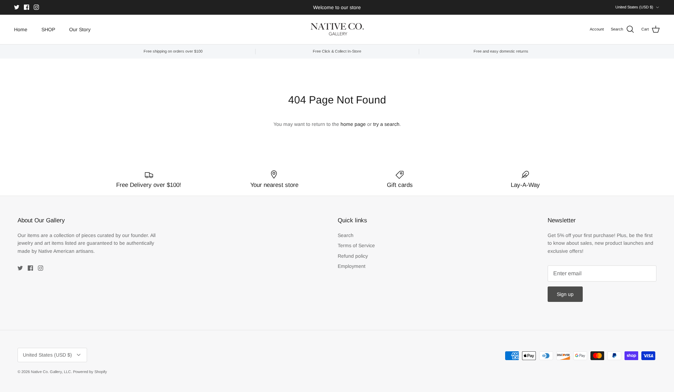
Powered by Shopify (90, 372)
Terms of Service (356, 245)
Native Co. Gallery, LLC (51, 372)
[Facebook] (26, 7)
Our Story (80, 29)
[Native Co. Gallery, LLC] (337, 30)
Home (20, 29)
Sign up (565, 294)
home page (353, 124)
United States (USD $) (634, 7)
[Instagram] (36, 7)
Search (345, 235)
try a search (386, 124)
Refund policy (353, 256)
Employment (351, 266)
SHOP (48, 29)
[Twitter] (16, 7)
